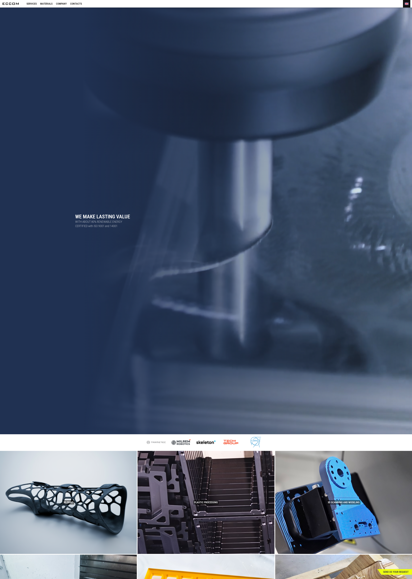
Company (61, 3)
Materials (46, 3)
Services (32, 3)
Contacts (76, 3)
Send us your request (396, 571)
